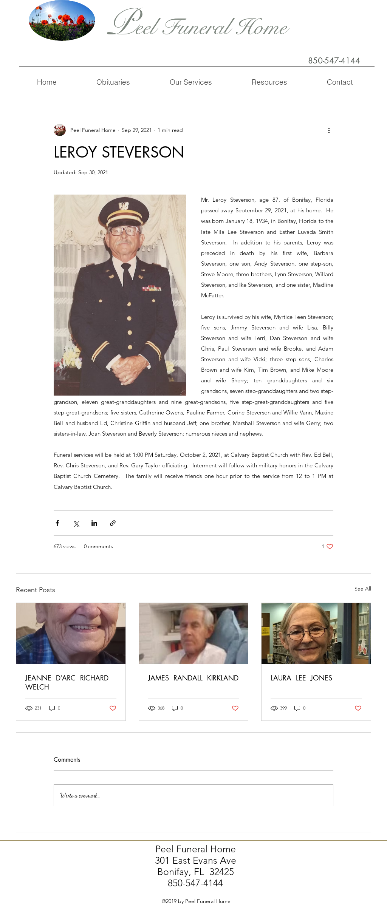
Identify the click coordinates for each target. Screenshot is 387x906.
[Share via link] (112, 523)
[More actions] (328, 130)
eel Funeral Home (211, 27)
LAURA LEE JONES (301, 677)
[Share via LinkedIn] (94, 523)
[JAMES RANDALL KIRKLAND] (193, 633)
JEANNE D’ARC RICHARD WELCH (68, 682)
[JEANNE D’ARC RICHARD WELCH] (70, 633)
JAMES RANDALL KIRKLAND (193, 677)
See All (362, 588)
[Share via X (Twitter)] (75, 523)
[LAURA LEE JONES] (316, 633)
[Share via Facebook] (57, 523)
